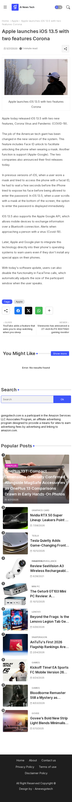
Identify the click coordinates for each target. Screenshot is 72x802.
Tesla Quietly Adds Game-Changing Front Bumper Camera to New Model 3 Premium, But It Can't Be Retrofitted (49, 543)
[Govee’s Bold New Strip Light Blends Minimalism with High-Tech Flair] (15, 721)
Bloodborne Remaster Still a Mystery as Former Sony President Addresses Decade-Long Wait (48, 695)
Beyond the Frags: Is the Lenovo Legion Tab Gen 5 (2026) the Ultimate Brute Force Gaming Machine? (49, 619)
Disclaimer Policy (36, 773)
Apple (15, 20)
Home (5, 20)
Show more (60, 353)
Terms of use (47, 767)
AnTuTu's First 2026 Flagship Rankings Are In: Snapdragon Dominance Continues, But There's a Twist (48, 645)
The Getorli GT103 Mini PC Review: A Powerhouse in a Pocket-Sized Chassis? (49, 594)
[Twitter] (28, 310)
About (33, 760)
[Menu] (5, 7)
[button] (58, 7)
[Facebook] (18, 310)
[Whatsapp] (39, 310)
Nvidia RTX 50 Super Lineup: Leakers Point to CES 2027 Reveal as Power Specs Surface (49, 518)
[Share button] (49, 310)
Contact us (48, 760)
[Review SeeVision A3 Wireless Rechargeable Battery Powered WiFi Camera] (15, 569)
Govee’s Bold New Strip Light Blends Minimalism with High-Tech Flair (49, 721)
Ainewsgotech (44, 788)
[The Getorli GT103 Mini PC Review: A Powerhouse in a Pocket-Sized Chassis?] (15, 594)
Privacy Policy (25, 767)
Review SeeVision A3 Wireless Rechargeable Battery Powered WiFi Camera (49, 568)
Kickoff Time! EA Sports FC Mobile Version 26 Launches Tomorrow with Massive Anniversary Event (49, 670)
